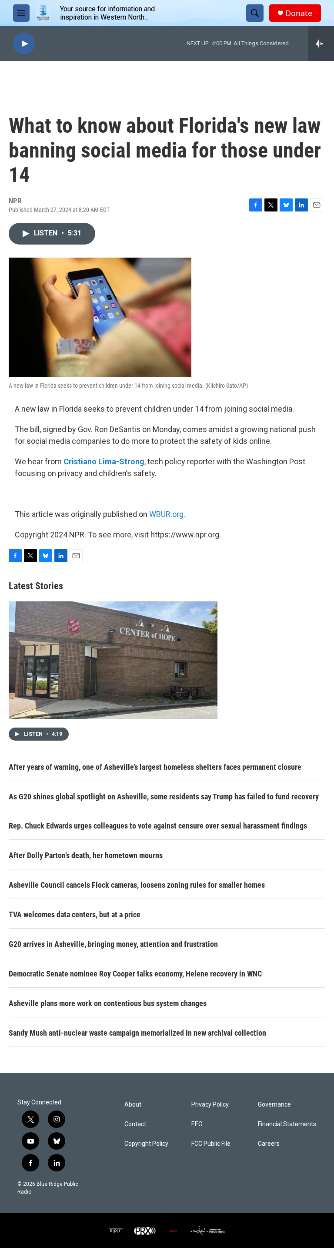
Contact (135, 1124)
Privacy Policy (210, 1104)
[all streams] (321, 43)
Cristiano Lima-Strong (103, 461)
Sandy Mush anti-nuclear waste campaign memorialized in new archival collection (137, 1032)
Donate (298, 13)
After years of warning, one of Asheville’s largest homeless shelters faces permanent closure (155, 767)
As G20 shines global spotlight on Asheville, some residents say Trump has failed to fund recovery (164, 796)
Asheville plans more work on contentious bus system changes (108, 1003)
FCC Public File (210, 1144)
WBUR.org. (167, 514)
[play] (24, 44)
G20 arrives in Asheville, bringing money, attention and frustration (113, 944)
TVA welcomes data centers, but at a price (74, 914)
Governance (274, 1104)
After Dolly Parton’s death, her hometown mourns (86, 855)
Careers (269, 1144)
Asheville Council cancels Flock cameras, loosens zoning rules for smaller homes (137, 884)
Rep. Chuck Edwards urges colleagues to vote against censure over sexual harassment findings (158, 825)
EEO (197, 1124)
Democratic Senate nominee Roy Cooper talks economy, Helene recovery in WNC (135, 973)
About (132, 1104)
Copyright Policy (146, 1144)
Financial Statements (287, 1124)
